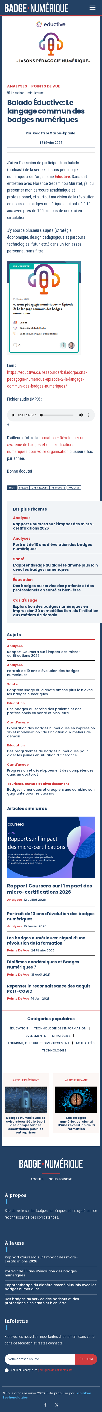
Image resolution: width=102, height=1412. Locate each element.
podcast (74, 487)
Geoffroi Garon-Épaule (54, 133)
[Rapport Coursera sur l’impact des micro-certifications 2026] (51, 847)
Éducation (22, 579)
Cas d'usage (25, 600)
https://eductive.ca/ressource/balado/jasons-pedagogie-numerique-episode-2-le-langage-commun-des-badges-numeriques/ (47, 379)
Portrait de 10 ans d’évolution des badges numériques (52, 546)
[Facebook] (45, 1405)
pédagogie (58, 487)
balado (23, 487)
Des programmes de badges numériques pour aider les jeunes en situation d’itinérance (47, 753)
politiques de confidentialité (55, 1370)
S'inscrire (86, 1359)
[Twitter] (56, 1405)
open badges (40, 487)
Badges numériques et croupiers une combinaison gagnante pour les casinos (51, 791)
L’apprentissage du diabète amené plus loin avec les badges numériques (55, 567)
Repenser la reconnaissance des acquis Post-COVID (49, 988)
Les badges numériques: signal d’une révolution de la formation (46, 940)
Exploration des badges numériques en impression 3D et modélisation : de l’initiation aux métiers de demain (55, 610)
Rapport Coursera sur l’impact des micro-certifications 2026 (53, 526)
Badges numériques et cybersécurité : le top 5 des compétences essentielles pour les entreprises (26, 1125)
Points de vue (45, 86)
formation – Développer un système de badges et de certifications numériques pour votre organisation (45, 444)
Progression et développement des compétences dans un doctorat (50, 772)
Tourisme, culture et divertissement (38, 783)
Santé (18, 559)
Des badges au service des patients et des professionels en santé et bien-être (53, 588)
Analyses (17, 86)
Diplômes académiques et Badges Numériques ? (43, 964)
